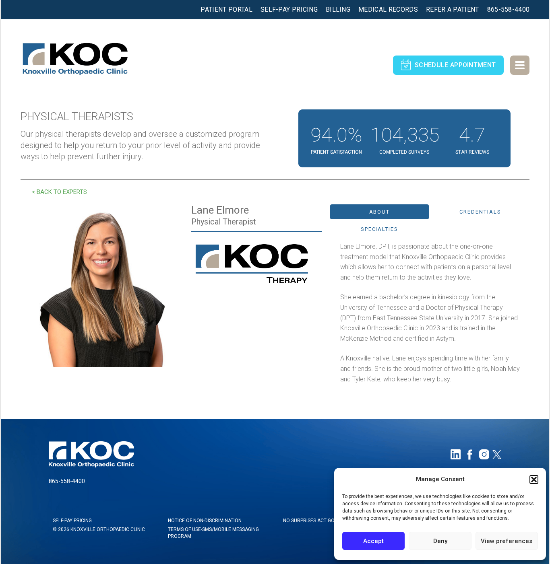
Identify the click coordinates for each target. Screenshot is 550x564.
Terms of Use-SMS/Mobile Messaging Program (213, 533)
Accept (373, 541)
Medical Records (388, 9)
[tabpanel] (430, 312)
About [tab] (379, 212)
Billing (338, 9)
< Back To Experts (59, 192)
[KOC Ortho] (75, 55)
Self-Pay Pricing (289, 9)
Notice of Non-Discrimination (205, 520)
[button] (534, 479)
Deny (440, 541)
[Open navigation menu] (519, 65)
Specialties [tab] (379, 229)
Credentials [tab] (480, 212)
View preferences (506, 541)
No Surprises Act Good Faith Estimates (332, 520)
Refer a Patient (452, 9)
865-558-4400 (508, 9)
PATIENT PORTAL (226, 9)
